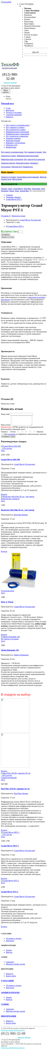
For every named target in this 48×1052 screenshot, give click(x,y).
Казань (27, 19)
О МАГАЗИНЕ (7, 981)
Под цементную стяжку (16, 130)
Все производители (37, 191)
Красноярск (29, 24)
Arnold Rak (24, 191)
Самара (27, 37)
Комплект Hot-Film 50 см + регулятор (17, 510)
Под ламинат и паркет (15, 127)
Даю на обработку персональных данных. (25, 434)
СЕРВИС (5, 1004)
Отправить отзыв (8, 436)
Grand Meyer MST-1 (10, 846)
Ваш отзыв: (6, 425)
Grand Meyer (18, 189)
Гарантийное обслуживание (28, 177)
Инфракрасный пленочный (17, 132)
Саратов (27, 39)
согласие (11, 434)
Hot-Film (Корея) (21, 515)
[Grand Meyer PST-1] (15, 226)
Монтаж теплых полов (15, 964)
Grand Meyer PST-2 (9, 892)
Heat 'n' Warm (7, 602)
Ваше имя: (5, 414)
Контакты (10, 941)
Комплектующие (13, 141)
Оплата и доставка (8, 177)
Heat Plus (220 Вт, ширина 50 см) (15, 789)
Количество (9, 231)
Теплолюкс (36, 189)
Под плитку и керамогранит (18, 125)
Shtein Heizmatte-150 (10, 650)
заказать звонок (10, 83)
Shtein (11, 191)
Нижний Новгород (32, 26)
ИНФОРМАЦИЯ (8, 1016)
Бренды (9, 952)
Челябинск (28, 46)
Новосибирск (30, 28)
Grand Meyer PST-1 (14, 199)
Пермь (27, 33)
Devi (43, 189)
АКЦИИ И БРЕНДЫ (10, 993)
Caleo (10, 189)
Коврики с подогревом (15, 143)
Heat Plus (27, 189)
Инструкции (17, 179)
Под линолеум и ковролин (17, 136)
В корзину (5, 234)
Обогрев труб (11, 145)
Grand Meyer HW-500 (10, 459)
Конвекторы (11, 147)
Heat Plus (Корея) (21, 793)
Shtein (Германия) (21, 655)
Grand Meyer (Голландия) (30, 220)
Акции (9, 950)
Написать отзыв (18, 216)
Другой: (35, 52)
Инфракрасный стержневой (17, 134)
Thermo (4, 189)
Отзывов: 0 (5, 216)
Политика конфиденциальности (13, 1030)
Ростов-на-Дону (31, 35)
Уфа (26, 41)
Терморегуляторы (13, 138)
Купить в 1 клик (8, 237)
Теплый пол (7, 103)
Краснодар (28, 22)
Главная (9, 195)
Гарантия (10, 962)
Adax (17, 191)
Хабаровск (28, 44)
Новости (9, 974)
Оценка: (4, 432)
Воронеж (28, 15)
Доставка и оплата (13, 938)
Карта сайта (11, 976)
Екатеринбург (30, 17)
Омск (26, 30)
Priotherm (5, 191)
